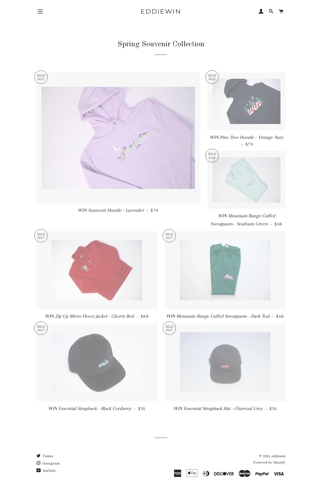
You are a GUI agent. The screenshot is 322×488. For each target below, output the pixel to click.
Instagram (51, 463)
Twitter (48, 456)
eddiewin (161, 11)
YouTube (49, 470)
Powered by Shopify (269, 462)
